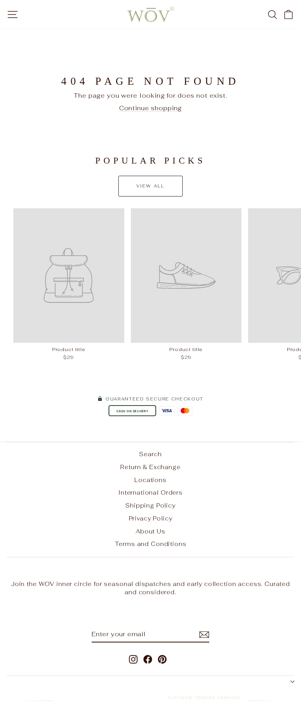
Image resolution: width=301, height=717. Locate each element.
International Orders (150, 492)
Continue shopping (150, 108)
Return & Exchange (150, 467)
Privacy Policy (150, 518)
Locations (150, 480)
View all (150, 186)
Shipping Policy (150, 505)
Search (150, 454)
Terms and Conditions (151, 544)
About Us (150, 531)
